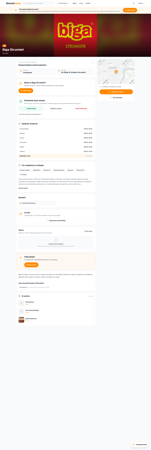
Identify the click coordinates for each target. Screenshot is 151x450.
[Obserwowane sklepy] (134, 3)
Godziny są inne (56, 108)
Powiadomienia (141, 444)
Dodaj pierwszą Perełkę (57, 220)
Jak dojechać (117, 97)
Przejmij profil (31, 265)
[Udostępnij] (146, 18)
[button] (116, 72)
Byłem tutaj (27, 91)
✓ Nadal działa (31, 108)
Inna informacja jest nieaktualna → (30, 114)
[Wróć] (4, 18)
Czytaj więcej (23, 188)
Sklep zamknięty (81, 108)
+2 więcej (23, 174)
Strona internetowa (28, 203)
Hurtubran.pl (34, 287)
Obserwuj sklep (117, 92)
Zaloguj (140, 3)
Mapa (75, 3)
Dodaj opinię (88, 231)
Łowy (81, 3)
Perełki (88, 3)
